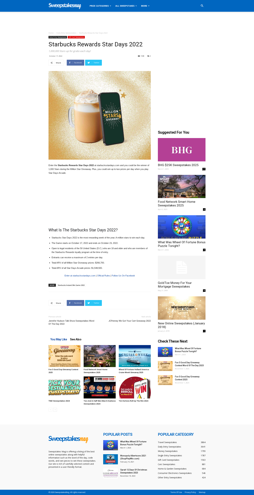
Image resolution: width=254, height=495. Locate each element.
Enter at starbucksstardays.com (80, 275)
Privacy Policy (190, 492)
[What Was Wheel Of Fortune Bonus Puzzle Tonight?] (181, 227)
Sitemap (202, 492)
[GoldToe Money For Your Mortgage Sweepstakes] (181, 267)
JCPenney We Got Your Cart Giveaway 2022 (129, 321)
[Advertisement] (127, 21)
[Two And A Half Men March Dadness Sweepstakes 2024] (100, 387)
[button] (201, 6)
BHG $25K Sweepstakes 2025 (178, 165)
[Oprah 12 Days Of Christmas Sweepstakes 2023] (110, 473)
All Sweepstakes (124, 5)
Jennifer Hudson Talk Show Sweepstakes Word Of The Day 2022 (71, 322)
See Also (75, 339)
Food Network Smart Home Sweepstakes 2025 (176, 203)
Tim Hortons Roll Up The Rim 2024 (133, 401)
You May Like (58, 339)
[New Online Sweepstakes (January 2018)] (181, 308)
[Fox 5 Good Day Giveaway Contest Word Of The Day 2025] (165, 366)
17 (204, 169)
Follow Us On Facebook (123, 275)
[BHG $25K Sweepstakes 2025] (181, 149)
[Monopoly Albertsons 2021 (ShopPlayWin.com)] (110, 459)
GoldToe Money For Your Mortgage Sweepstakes (175, 284)
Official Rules (103, 275)
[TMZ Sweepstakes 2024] (65, 387)
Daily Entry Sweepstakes (66, 33)
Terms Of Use (176, 492)
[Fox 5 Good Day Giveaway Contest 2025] (65, 356)
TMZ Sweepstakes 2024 (59, 401)
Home (51, 33)
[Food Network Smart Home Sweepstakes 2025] (100, 356)
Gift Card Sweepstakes (76, 37)
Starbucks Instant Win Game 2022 (71, 285)
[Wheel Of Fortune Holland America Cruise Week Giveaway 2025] (135, 356)
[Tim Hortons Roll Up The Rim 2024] (135, 387)
